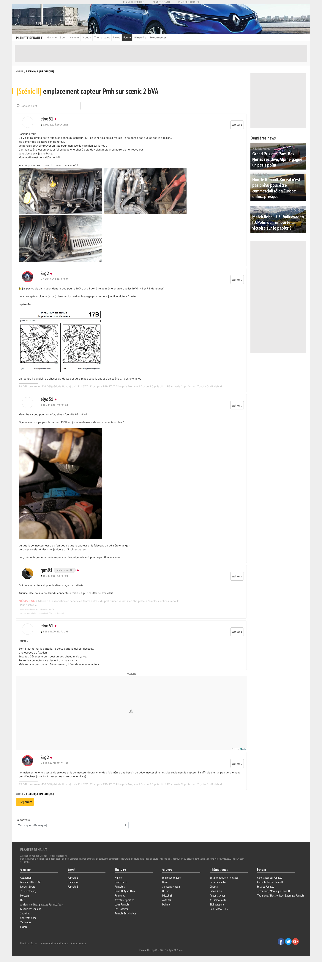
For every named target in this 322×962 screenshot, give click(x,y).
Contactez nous (78, 943)
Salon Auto (216, 891)
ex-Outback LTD (45, 613)
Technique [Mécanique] (40, 71)
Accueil (19, 71)
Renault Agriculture (125, 891)
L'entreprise (121, 882)
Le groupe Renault (171, 877)
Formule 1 (73, 877)
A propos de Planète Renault (54, 943)
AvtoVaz (166, 900)
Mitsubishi (167, 895)
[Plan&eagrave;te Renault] (33, 849)
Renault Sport (27, 886)
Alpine (118, 877)
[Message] (41, 124)
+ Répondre (24, 802)
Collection (25, 877)
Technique (25, 922)
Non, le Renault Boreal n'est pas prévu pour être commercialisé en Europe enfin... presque (276, 187)
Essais (23, 927)
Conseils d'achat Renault (270, 882)
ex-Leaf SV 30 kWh (28, 613)
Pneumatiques (217, 895)
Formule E (73, 886)
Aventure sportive (124, 900)
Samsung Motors (171, 886)
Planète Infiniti (188, 2)
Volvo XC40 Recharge (28, 609)
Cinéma (214, 886)
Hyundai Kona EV (47, 609)
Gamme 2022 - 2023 (30, 882)
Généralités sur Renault (269, 877)
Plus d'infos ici (28, 605)
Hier (22, 900)
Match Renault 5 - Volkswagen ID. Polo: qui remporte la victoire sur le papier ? (278, 222)
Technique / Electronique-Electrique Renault (280, 895)
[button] (27, 122)
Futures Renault (265, 886)
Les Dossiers (121, 909)
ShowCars (25, 913)
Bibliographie (217, 904)
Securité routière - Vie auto (224, 877)
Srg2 (44, 273)
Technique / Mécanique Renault (273, 891)
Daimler (166, 904)
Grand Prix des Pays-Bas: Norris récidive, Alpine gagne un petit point (277, 159)
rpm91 (47, 569)
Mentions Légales (28, 943)
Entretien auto (218, 882)
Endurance (73, 882)
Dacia (165, 882)
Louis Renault (122, 904)
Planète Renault (134, 2)
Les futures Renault (30, 909)
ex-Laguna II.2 (60, 613)
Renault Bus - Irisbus (125, 913)
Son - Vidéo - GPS (219, 909)
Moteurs (24, 895)
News (116, 37)
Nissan (165, 891)
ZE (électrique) (28, 891)
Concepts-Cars (28, 918)
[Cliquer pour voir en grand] (61, 190)
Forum (127, 37)
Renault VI (120, 886)
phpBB (154, 950)
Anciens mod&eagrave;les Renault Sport (41, 904)
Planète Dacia (162, 2)
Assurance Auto (218, 900)
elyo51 (46, 118)
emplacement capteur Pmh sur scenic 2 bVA (87, 91)
